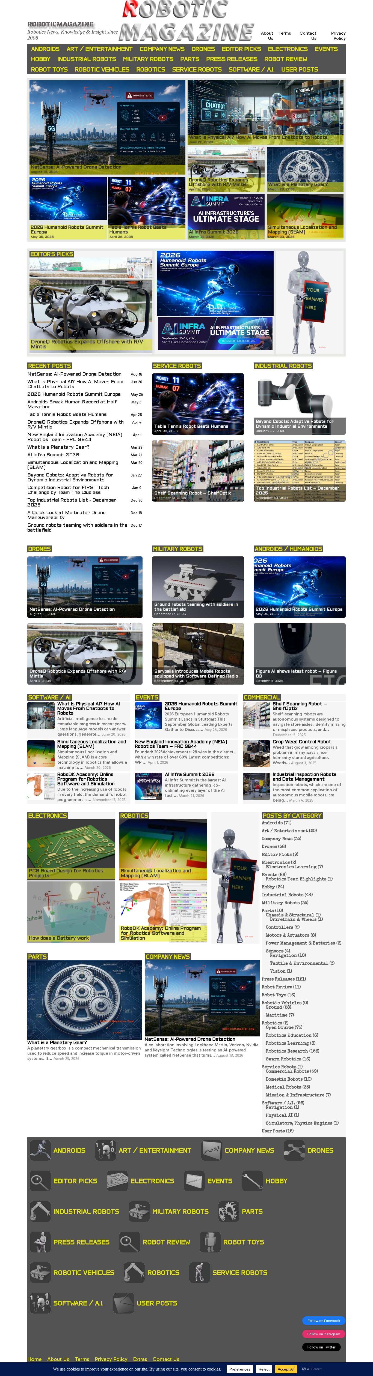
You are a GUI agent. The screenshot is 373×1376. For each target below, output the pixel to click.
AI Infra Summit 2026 (53, 455)
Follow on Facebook (324, 1320)
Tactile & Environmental (299, 964)
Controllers (279, 928)
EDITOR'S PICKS (52, 254)
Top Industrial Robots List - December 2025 (71, 503)
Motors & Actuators (287, 936)
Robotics (151, 69)
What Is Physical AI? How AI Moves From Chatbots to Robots (75, 384)
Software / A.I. (251, 69)
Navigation (283, 956)
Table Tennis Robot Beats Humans (67, 414)
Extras (140, 1359)
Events (326, 49)
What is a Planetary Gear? (58, 447)
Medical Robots (283, 1088)
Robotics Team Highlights (296, 879)
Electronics (288, 49)
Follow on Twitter (321, 1347)
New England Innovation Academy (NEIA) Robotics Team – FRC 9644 (181, 744)
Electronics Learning (291, 867)
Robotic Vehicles (102, 69)
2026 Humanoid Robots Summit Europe (74, 394)
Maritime (277, 1016)
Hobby (41, 59)
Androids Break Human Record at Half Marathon (72, 404)
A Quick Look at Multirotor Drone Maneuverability (66, 515)
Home (34, 1359)
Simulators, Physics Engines (299, 1124)
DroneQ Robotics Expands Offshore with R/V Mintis (75, 425)
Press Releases (231, 59)
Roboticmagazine (60, 24)
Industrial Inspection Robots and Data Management (304, 777)
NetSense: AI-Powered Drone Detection (74, 374)
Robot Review (286, 59)
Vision (278, 972)
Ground (274, 1008)
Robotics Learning (287, 1044)
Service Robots (197, 69)
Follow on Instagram (323, 1334)
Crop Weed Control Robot (302, 742)
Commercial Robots (287, 1072)
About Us (58, 1359)
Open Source (280, 1028)
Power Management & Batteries (300, 944)
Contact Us (166, 1359)
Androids (45, 49)
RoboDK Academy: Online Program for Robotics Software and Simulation (86, 779)
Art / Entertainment (100, 49)
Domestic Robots (284, 1080)
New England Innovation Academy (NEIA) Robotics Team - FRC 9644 (74, 437)
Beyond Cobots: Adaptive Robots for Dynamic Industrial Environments (70, 477)
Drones (203, 49)
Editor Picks (241, 49)
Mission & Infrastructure (295, 1095)
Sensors (274, 951)
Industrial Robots (87, 59)
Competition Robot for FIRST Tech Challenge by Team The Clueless (68, 490)
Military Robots (148, 59)
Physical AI (279, 1116)
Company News (162, 49)
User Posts (300, 69)
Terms (285, 33)
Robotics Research (287, 1052)
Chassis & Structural (290, 915)
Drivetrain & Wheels (293, 920)
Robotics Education (289, 1036)
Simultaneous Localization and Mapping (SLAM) (72, 465)
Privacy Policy (338, 36)
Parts (189, 59)
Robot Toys (49, 69)
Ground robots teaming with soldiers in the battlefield (77, 528)
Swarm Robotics (283, 1059)
